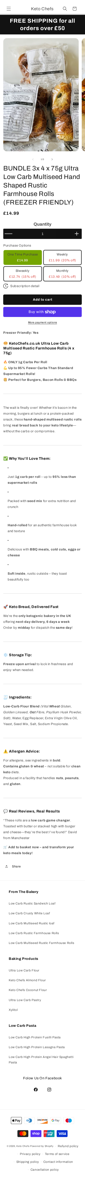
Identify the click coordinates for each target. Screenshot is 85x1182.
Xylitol (13, 1010)
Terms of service (57, 1154)
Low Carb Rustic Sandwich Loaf (32, 903)
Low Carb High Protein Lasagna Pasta (37, 1047)
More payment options (42, 322)
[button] (9, 9)
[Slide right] (52, 159)
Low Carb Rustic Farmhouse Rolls (34, 933)
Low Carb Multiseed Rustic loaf (31, 923)
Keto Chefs (22, 1146)
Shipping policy (27, 1161)
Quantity (42, 224)
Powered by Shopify (42, 1146)
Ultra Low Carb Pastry (25, 1000)
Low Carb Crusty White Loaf (29, 913)
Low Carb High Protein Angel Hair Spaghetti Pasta (41, 1059)
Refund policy (68, 1146)
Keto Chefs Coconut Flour (28, 990)
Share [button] (16, 866)
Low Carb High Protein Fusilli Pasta (35, 1037)
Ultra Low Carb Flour (24, 970)
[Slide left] (33, 159)
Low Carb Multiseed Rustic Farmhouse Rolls (41, 943)
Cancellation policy (45, 1169)
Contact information (58, 1161)
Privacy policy (30, 1154)
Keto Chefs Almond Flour (27, 980)
